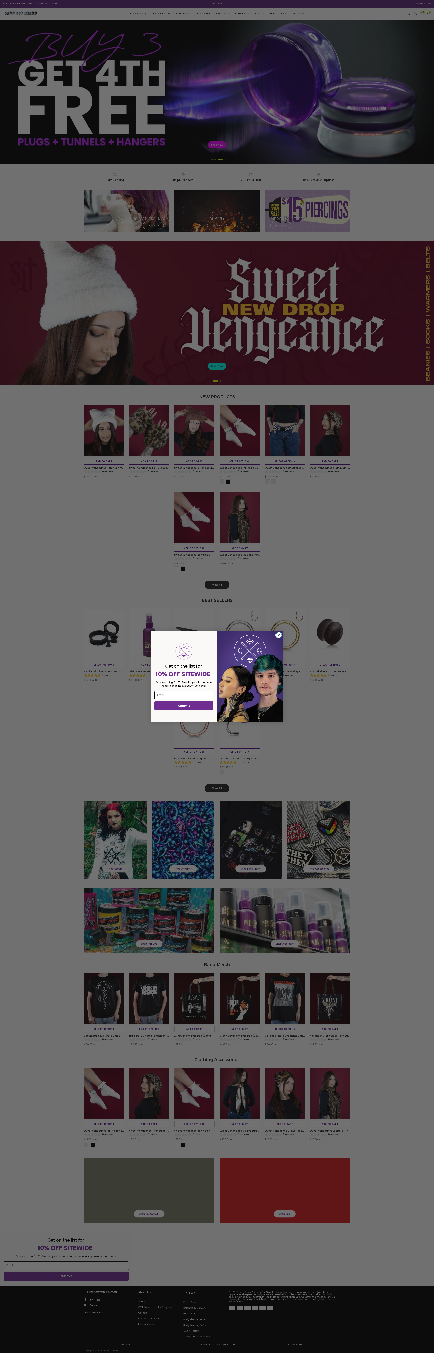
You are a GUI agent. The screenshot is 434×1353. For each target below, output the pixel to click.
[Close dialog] (279, 635)
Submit (184, 706)
